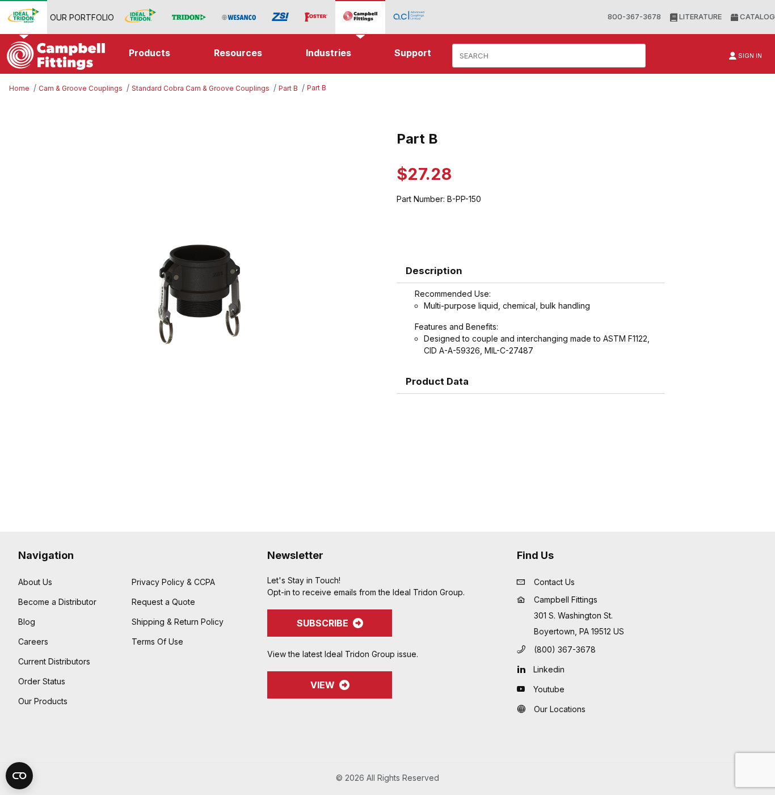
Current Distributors (54, 661)
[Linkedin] (524, 669)
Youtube (549, 689)
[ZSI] (280, 17)
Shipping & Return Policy (178, 621)
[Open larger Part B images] (199, 294)
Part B (288, 88)
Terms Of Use (157, 641)
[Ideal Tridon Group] (23, 17)
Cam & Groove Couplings (81, 88)
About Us (35, 582)
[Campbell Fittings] (360, 17)
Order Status (41, 681)
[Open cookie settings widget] (19, 775)
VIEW (322, 685)
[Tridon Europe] (189, 17)
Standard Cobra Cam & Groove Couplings (200, 88)
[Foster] (316, 17)
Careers (33, 641)
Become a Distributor (57, 602)
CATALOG (756, 16)
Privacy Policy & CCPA (173, 582)
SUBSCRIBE (322, 623)
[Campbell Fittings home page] (53, 55)
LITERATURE (699, 16)
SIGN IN (749, 56)
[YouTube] (524, 688)
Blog (26, 621)
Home (19, 88)
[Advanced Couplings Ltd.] (408, 17)
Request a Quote (163, 602)
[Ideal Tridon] (140, 17)
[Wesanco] (239, 17)
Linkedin (549, 669)
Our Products (43, 701)
